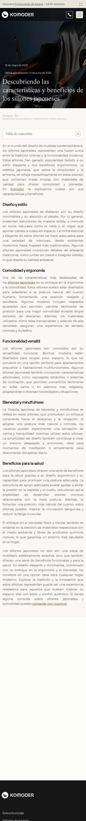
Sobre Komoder (13, 813)
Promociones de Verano (29, 4)
